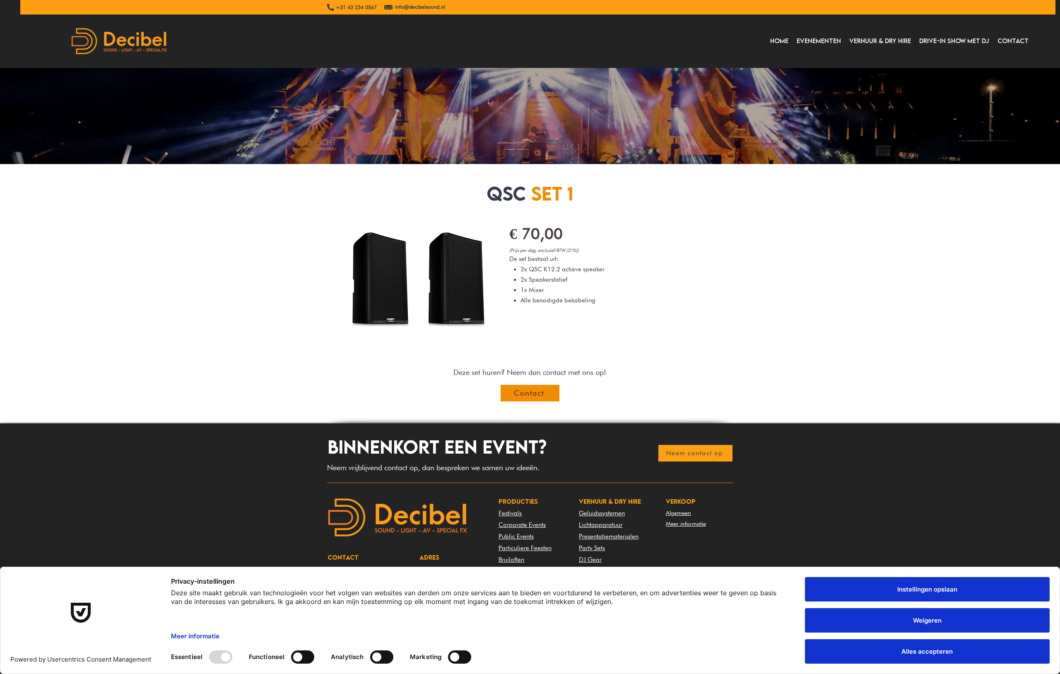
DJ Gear (590, 559)
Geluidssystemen (602, 513)
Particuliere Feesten (525, 548)
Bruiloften (511, 559)
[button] (819, 40)
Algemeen (678, 513)
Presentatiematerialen (608, 536)
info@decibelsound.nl (420, 6)
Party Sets (592, 548)
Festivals (510, 513)
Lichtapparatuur (600, 525)
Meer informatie (686, 523)
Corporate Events (522, 525)
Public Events (516, 536)
